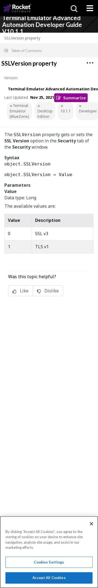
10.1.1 (65, 111)
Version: (11, 77)
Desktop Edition (45, 113)
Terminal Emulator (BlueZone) (19, 111)
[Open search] (73, 8)
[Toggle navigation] (89, 8)
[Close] (91, 524)
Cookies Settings (49, 562)
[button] (49, 50)
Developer (88, 111)
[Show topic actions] (89, 62)
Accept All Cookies (48, 577)
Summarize (74, 97)
